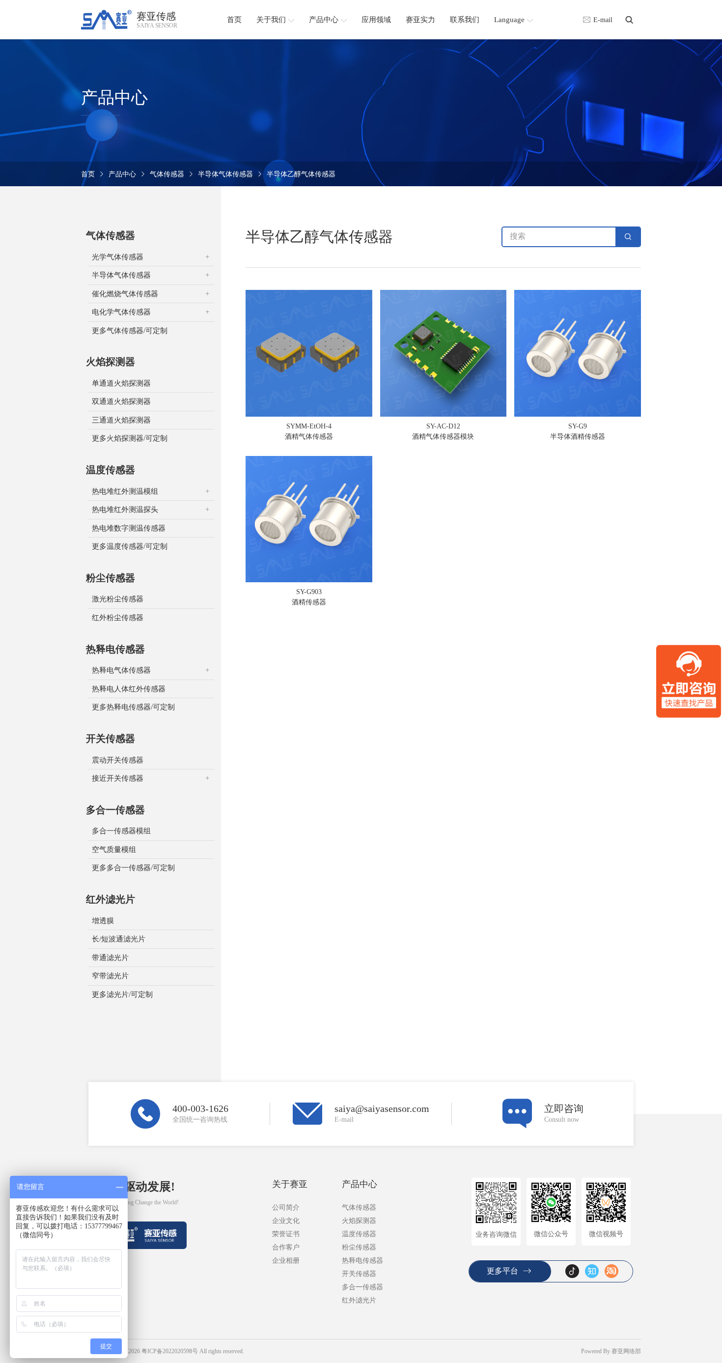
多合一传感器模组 (121, 831)
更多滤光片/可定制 (122, 994)
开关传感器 (110, 738)
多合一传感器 (115, 809)
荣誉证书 (286, 1234)
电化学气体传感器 (121, 312)
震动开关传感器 (117, 760)
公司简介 (286, 1207)
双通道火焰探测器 (121, 401)
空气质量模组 (114, 849)
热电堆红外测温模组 (125, 491)
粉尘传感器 (110, 577)
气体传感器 (167, 174)
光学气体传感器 (117, 257)
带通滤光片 (110, 958)
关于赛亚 (289, 1184)
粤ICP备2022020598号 (169, 1351)
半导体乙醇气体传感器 (301, 174)
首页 (88, 174)
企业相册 (286, 1260)
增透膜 (103, 921)
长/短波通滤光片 (118, 939)
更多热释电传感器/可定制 (133, 707)
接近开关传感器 (117, 778)
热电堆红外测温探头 (125, 509)
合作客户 (286, 1247)
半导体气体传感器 (225, 174)
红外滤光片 (110, 899)
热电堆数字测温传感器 (129, 528)
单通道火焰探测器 (121, 383)
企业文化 (286, 1220)
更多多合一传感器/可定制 (133, 868)
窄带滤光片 (110, 976)
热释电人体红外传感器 (129, 689)
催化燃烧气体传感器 (125, 294)
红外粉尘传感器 (117, 618)
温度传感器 (110, 469)
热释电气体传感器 (121, 670)
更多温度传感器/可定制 (129, 546)
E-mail (602, 20)
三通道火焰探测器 (121, 420)
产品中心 (122, 174)
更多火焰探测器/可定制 (129, 438)
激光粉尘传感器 (117, 599)
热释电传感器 (115, 649)
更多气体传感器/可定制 (129, 331)
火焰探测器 (110, 361)
